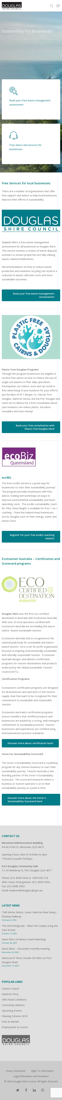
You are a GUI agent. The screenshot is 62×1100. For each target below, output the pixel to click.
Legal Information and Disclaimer (31, 1076)
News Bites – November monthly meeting (26, 948)
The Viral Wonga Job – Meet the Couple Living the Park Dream (30, 928)
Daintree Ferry (10, 994)
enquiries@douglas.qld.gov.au (25, 890)
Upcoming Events (12, 1010)
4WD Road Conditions (14, 999)
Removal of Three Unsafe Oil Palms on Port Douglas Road (27, 960)
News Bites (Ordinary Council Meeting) (24, 939)
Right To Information (42, 1070)
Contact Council (10, 988)
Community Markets (13, 1005)
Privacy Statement (15, 1070)
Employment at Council (15, 1027)
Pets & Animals (10, 1021)
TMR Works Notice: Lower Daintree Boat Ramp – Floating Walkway (30, 914)
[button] (58, 6)
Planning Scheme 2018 (14, 1016)
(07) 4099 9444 (19, 877)
